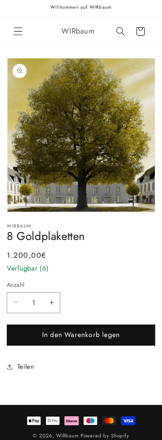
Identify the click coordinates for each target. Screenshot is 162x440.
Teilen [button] (25, 366)
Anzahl (16, 285)
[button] (18, 32)
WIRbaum (68, 435)
